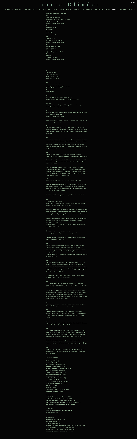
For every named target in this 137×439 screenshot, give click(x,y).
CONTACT (132, 9)
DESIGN (55, 9)
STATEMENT (123, 9)
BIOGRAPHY (77, 9)
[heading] (68, 4)
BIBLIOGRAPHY (99, 9)
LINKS (108, 9)
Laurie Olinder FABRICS (30, 9)
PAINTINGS (18, 9)
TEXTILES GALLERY (44, 9)
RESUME (114, 9)
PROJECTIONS (9, 9)
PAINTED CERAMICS (65, 9)
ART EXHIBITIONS (87, 9)
